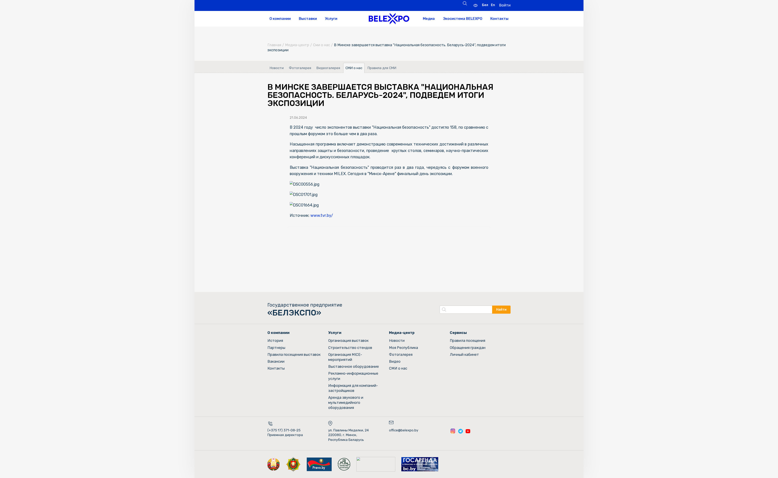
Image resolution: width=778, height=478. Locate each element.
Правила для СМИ (382, 68)
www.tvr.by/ (321, 215)
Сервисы (458, 332)
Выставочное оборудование (353, 366)
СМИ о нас (353, 68)
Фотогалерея (300, 68)
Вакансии (275, 361)
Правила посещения (467, 340)
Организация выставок (348, 340)
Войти (505, 5)
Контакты (499, 18)
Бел (485, 5)
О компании (280, 18)
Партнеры (276, 347)
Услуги (331, 18)
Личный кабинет (464, 354)
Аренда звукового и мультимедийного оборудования (345, 402)
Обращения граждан (467, 347)
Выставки (308, 18)
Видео (395, 361)
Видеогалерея (328, 68)
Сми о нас (321, 45)
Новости (277, 68)
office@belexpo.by (403, 430)
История (275, 340)
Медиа (429, 18)
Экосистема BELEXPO (462, 18)
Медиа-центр (297, 45)
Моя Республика (403, 347)
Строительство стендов (350, 347)
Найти (501, 309)
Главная (274, 45)
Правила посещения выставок (294, 354)
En (493, 5)
